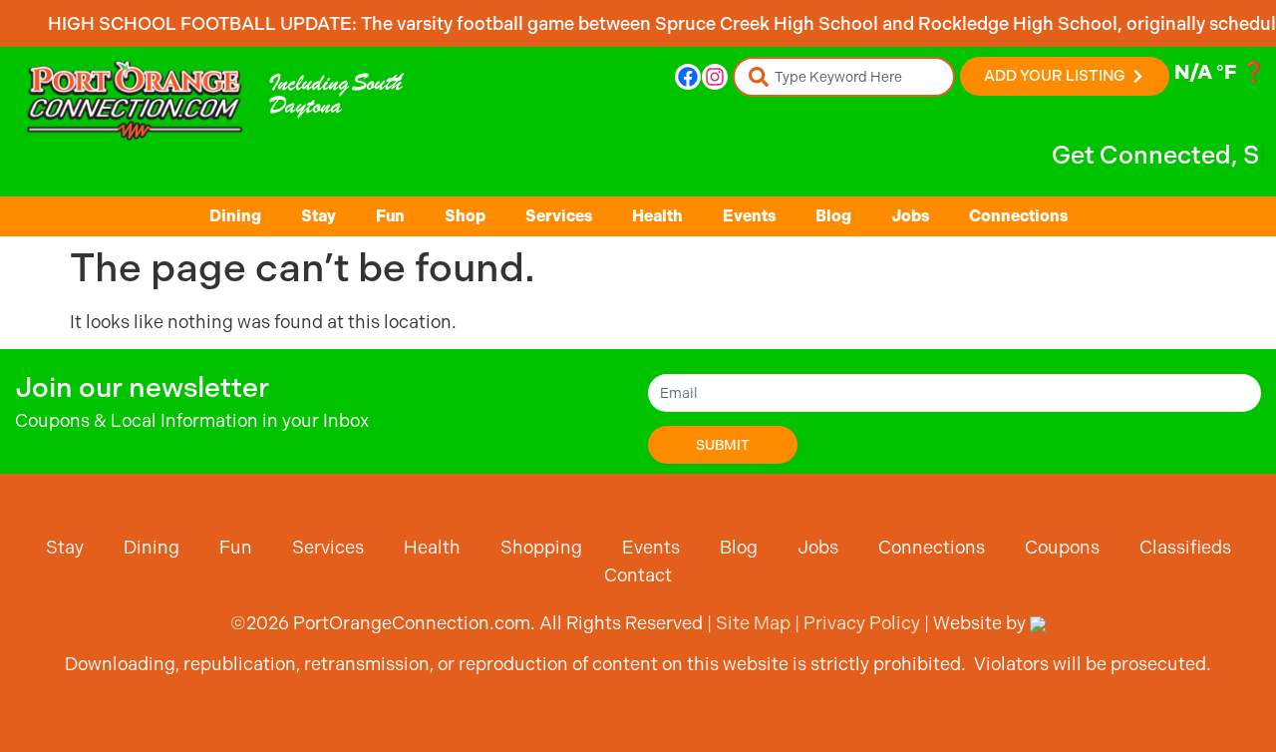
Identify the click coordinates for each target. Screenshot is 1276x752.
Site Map (753, 622)
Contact (638, 574)
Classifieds (1185, 547)
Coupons (1062, 547)
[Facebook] (688, 77)
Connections (1018, 215)
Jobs (910, 215)
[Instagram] (715, 77)
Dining (235, 215)
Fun (390, 215)
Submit (723, 445)
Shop (465, 215)
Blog (833, 215)
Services (558, 215)
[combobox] (844, 77)
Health (657, 215)
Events (749, 215)
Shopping (541, 547)
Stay (318, 215)
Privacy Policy (861, 622)
